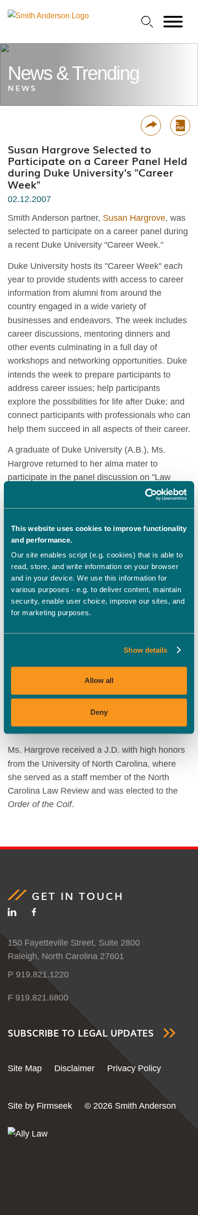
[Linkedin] (12, 914)
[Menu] (173, 22)
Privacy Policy (134, 1068)
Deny (99, 712)
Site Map (25, 1068)
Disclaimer (74, 1068)
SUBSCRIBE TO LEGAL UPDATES (81, 1033)
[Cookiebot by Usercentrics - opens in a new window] (145, 494)
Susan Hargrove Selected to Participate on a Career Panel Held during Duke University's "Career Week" (97, 166)
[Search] (147, 22)
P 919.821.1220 (38, 974)
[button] (151, 125)
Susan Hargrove (134, 218)
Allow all (99, 680)
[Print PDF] (180, 125)
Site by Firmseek (40, 1106)
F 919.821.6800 (38, 997)
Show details (145, 650)
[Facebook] (34, 914)
